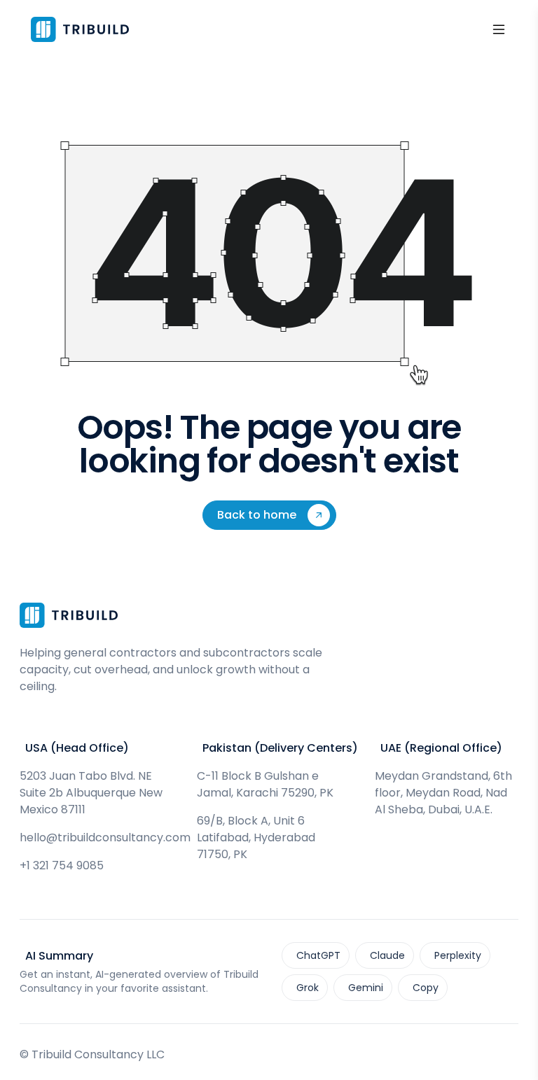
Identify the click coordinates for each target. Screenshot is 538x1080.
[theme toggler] (476, 29)
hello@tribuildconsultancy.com (105, 837)
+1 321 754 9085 (62, 865)
